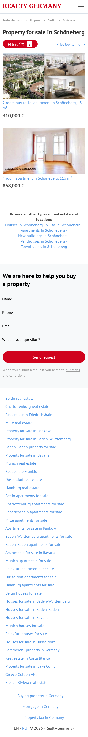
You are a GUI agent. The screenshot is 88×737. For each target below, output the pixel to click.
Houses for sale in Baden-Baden (32, 609)
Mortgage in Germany (40, 706)
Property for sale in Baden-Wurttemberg (38, 438)
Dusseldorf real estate (23, 479)
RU (24, 728)
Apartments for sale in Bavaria (30, 552)
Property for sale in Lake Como (30, 666)
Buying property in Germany (40, 695)
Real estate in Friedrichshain (28, 414)
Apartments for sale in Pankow (30, 528)
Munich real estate (20, 463)
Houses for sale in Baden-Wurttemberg (37, 601)
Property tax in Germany (44, 717)
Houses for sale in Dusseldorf (30, 641)
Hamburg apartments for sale (29, 585)
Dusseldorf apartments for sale (31, 576)
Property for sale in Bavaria (27, 455)
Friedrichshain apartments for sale (33, 511)
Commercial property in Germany (32, 649)
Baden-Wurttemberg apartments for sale (38, 536)
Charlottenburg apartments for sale (34, 503)
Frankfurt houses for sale (26, 633)
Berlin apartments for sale (26, 495)
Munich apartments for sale (28, 560)
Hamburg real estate (22, 487)
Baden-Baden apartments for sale (33, 544)
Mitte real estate (18, 422)
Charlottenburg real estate (27, 406)
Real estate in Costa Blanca (27, 658)
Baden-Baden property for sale (30, 447)
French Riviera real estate (26, 682)
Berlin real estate (19, 398)
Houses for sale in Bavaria (27, 617)
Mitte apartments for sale (26, 520)
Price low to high (69, 44)
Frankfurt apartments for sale (29, 568)
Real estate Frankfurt (22, 471)
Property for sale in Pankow (28, 430)
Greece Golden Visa (21, 674)
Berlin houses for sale (23, 593)
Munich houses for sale (24, 625)
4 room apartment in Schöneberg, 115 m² (37, 178)
